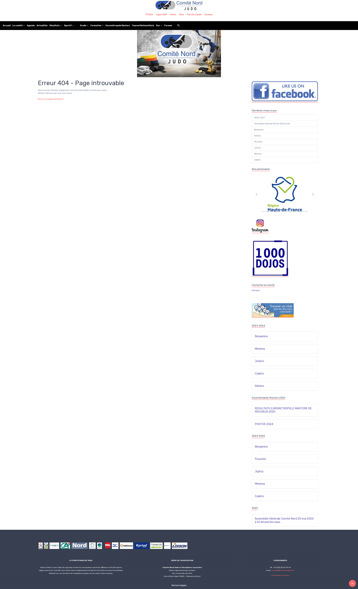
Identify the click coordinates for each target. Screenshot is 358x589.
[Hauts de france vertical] (46, 545)
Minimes (258, 154)
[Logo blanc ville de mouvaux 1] (99, 545)
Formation (96, 25)
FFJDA (149, 14)
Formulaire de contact (280, 575)
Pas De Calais (194, 14)
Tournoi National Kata (143, 25)
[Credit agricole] (65, 545)
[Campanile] (156, 545)
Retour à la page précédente (51, 99)
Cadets (257, 160)
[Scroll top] (352, 583)
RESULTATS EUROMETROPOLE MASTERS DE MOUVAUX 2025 (283, 410)
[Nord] (79, 545)
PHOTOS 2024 (264, 424)
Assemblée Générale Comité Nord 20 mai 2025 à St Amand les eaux (284, 520)
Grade (83, 25)
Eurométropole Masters (118, 25)
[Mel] (107, 545)
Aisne (173, 14)
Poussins (260, 459)
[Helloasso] (126, 545)
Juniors (257, 148)
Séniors (257, 136)
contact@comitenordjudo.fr (283, 570)
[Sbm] (167, 545)
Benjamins (259, 130)
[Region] (92, 545)
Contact (256, 290)
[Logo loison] (179, 545)
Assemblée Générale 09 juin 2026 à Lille (272, 124)
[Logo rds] (54, 545)
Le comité (17, 25)
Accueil (6, 25)
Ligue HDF (161, 14)
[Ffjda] (41, 545)
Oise (181, 14)
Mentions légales (179, 585)
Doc (158, 25)
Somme (208, 14)
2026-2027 (259, 118)
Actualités (42, 25)
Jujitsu (259, 471)
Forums (168, 25)
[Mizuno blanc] (115, 545)
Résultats (55, 25)
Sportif (68, 25)
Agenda (31, 25)
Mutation (258, 142)
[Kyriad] (141, 545)
